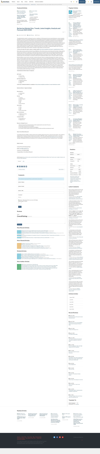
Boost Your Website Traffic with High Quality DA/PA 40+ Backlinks (21, 17)
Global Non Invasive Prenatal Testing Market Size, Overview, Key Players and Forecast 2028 (78, 421)
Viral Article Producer (21, 438)
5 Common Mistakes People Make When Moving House (77, 120)
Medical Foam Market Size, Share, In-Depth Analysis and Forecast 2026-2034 (35, 237)
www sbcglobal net (72, 364)
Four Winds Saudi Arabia (73, 334)
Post (20, 206)
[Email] (26, 166)
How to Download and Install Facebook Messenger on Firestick (77, 51)
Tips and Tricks (71, 369)
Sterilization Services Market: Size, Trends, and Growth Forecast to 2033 (34, 231)
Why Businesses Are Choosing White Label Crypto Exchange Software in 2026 (75, 323)
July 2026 (71, 299)
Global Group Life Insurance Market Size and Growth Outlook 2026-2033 (34, 230)
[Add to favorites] (64, 32)
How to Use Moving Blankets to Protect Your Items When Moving (77, 76)
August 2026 (72, 297)
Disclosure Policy (38, 436)
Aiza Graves (72, 176)
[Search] (86, 1)
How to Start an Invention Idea (76, 64)
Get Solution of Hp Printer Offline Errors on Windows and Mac (32, 246)
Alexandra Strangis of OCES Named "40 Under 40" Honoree (32, 257)
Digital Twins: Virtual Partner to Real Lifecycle (29, 264)
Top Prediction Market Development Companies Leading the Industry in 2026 (75, 340)
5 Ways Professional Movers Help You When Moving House (78, 91)
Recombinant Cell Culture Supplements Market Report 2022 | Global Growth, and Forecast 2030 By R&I (76, 358)
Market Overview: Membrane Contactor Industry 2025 (78, 135)
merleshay (75, 181)
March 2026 (72, 309)
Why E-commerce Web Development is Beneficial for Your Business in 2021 (34, 255)
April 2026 (71, 306)
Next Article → (61, 169)
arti (19, 35)
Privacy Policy (23, 436)
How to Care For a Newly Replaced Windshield (44, 414)
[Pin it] (24, 166)
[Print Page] (63, 32)
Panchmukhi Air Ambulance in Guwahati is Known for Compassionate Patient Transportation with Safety (40, 235)
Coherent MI (72, 178)
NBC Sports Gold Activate (26, 244)
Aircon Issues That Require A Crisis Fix (76, 379)
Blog (22, 1)
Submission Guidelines (39, 1)
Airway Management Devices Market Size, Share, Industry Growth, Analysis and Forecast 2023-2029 (39, 265)
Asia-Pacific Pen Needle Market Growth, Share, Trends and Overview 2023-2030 (36, 269)
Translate (77, 404)
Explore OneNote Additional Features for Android (30, 253)
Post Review (19, 224)
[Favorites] (88, 1)
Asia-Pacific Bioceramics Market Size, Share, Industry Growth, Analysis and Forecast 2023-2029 (38, 266)
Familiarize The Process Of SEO (27, 243)
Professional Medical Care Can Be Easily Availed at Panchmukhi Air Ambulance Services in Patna (38, 232)
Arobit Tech (77, 176)
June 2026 (71, 302)
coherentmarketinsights (74, 177)
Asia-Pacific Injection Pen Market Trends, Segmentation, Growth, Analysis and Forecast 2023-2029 (39, 267)
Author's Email (21, 186)
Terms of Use (29, 436)
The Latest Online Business (34, 14)
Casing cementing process (73, 329)
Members (13, 1)
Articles (26, 1)
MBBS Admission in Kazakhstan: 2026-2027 (21, 418)
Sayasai (75, 179)
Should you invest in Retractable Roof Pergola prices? (32, 414)
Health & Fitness (33, 4)
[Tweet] (20, 166)
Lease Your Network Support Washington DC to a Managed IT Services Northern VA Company (38, 258)
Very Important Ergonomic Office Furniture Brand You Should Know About (34, 248)
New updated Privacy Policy (31, 438)
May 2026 (71, 304)
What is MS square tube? (66, 417)
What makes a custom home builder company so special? (78, 106)
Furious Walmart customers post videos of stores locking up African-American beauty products (77, 25)
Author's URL (20, 190)
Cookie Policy (39, 438)
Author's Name (21, 182)
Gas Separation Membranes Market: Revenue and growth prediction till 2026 (55, 420)
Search (18, 1)
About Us (18, 436)
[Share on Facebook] (17, 166)
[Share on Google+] (22, 166)
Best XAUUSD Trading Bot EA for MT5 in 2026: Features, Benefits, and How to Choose (75, 197)
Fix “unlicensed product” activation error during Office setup (32, 245)
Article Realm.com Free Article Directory (23, 4)
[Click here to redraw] (20, 200)
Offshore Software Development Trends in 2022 (30, 256)
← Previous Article (21, 169)
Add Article (97, 1)
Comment (20, 194)
